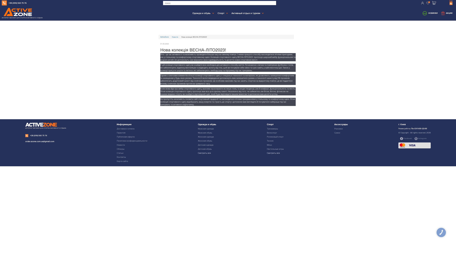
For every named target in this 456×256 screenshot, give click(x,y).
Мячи (269, 145)
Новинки (433, 13)
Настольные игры (275, 149)
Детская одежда (205, 145)
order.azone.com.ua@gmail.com (39, 141)
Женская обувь (205, 141)
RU (451, 3)
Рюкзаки (338, 129)
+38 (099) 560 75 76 (18, 3)
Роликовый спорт (275, 137)
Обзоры (120, 149)
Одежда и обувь (201, 13)
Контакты (121, 157)
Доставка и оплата (125, 129)
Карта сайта (122, 161)
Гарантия (121, 133)
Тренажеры (272, 129)
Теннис (270, 141)
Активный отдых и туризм (245, 13)
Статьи (120, 153)
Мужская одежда (206, 129)
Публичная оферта (126, 137)
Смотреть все (204, 153)
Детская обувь (205, 149)
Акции (449, 13)
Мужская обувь (205, 133)
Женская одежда (206, 137)
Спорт (221, 13)
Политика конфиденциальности (132, 141)
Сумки (337, 133)
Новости (121, 145)
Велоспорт (272, 133)
